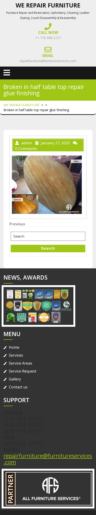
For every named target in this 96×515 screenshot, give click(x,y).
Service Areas (20, 363)
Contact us (18, 387)
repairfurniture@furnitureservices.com (48, 61)
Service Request (22, 371)
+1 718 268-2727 (48, 38)
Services (16, 355)
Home (14, 347)
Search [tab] (48, 248)
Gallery (15, 379)
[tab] (6, 72)
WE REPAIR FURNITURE (48, 5)
